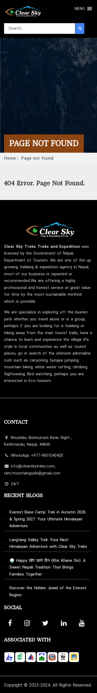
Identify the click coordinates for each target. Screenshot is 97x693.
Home (10, 158)
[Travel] (23, 10)
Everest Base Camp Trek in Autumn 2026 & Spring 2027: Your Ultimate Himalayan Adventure (47, 519)
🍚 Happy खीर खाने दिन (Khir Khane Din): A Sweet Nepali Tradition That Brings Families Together (47, 567)
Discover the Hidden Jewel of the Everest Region (47, 591)
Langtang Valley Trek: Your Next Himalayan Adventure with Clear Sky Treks (48, 543)
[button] (80, 8)
